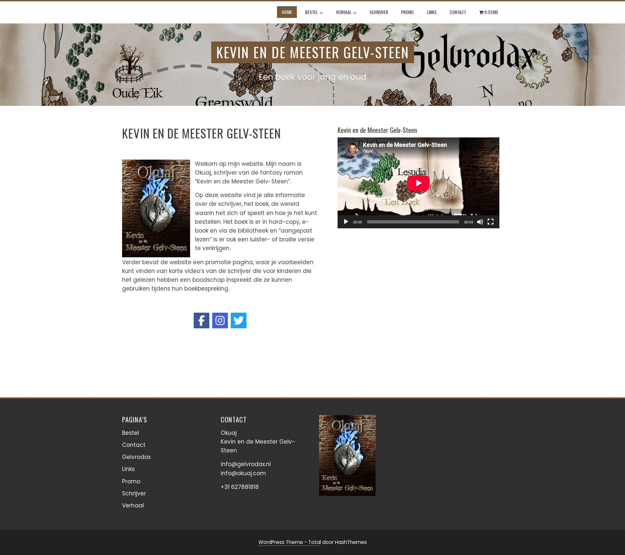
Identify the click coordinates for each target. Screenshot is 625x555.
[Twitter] (238, 320)
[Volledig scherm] (490, 222)
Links (432, 11)
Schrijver (378, 11)
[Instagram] (220, 320)
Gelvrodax (136, 457)
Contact (458, 11)
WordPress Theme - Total (289, 542)
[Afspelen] (346, 222)
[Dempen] (480, 222)
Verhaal (344, 11)
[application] (418, 182)
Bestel (311, 11)
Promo (407, 11)
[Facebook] (201, 320)
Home (287, 11)
